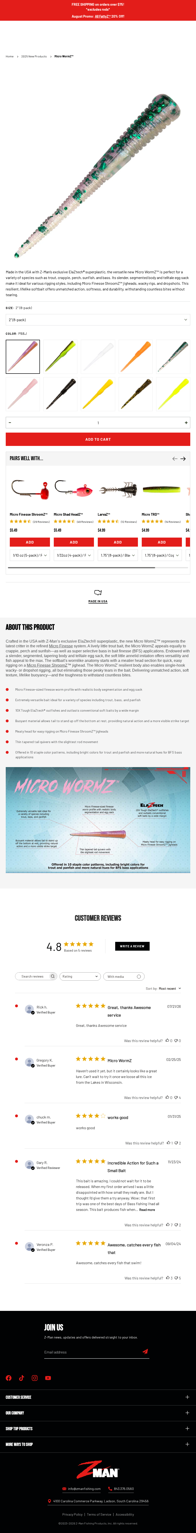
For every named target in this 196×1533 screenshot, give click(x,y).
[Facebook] (8, 1378)
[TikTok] (21, 1378)
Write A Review (132, 946)
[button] (10, 422)
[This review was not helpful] (176, 1097)
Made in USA (98, 601)
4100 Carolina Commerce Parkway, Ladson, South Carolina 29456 (101, 1501)
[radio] (23, 357)
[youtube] (48, 1378)
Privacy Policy (72, 1514)
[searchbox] (31, 976)
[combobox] (80, 976)
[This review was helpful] (167, 1225)
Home (10, 56)
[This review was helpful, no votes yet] (167, 1041)
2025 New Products (34, 56)
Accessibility (125, 1514)
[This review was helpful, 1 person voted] (168, 1143)
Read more (147, 1210)
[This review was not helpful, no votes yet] (176, 1041)
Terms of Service (99, 1514)
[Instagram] (35, 1378)
